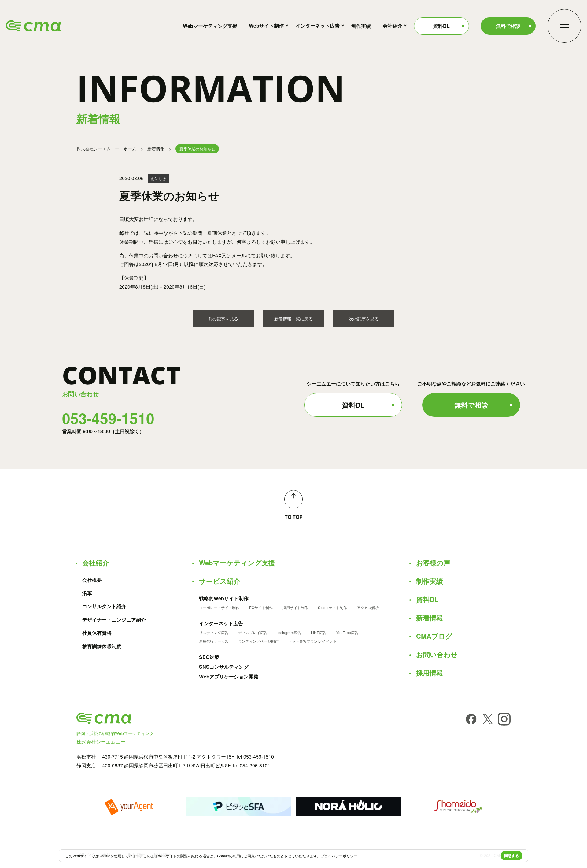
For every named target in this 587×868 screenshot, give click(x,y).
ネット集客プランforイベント (312, 641)
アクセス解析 (368, 607)
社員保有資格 (97, 632)
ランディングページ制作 (258, 641)
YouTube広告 (347, 632)
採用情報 (429, 672)
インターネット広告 (318, 25)
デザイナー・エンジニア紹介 (114, 619)
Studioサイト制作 (332, 607)
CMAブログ (434, 636)
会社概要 (92, 580)
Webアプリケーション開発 (228, 676)
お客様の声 (433, 562)
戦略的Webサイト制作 (224, 598)
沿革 (87, 593)
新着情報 (155, 149)
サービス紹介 (219, 581)
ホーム (106, 149)
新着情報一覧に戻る (293, 319)
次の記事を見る (364, 319)
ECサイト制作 (261, 607)
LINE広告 (319, 632)
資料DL (441, 25)
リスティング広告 (213, 632)
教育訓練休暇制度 (101, 646)
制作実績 (361, 25)
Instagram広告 (289, 632)
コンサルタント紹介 (104, 606)
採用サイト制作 (295, 607)
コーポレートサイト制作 (219, 607)
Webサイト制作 (266, 25)
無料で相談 (508, 25)
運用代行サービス (213, 641)
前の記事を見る (223, 319)
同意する (511, 855)
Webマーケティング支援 (210, 25)
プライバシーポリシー (339, 855)
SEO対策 (209, 657)
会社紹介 (392, 25)
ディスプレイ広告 (253, 632)
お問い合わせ (437, 654)
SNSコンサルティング (224, 666)
